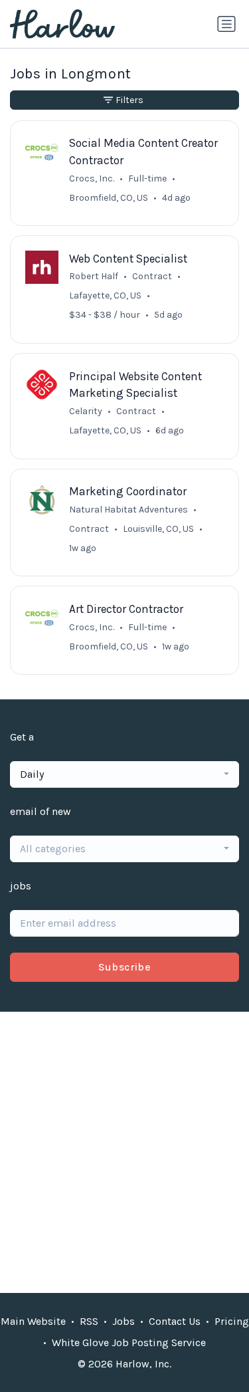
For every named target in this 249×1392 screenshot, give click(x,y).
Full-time (147, 178)
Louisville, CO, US (158, 528)
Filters (129, 100)
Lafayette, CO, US (105, 295)
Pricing (231, 1321)
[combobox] (124, 774)
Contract (152, 276)
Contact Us (175, 1321)
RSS (89, 1321)
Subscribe (124, 967)
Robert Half (93, 276)
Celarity (85, 411)
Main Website (33, 1321)
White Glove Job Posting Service (129, 1342)
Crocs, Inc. (91, 178)
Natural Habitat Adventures (128, 509)
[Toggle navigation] (226, 24)
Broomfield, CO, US (108, 197)
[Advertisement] (124, 1152)
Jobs (123, 1321)
